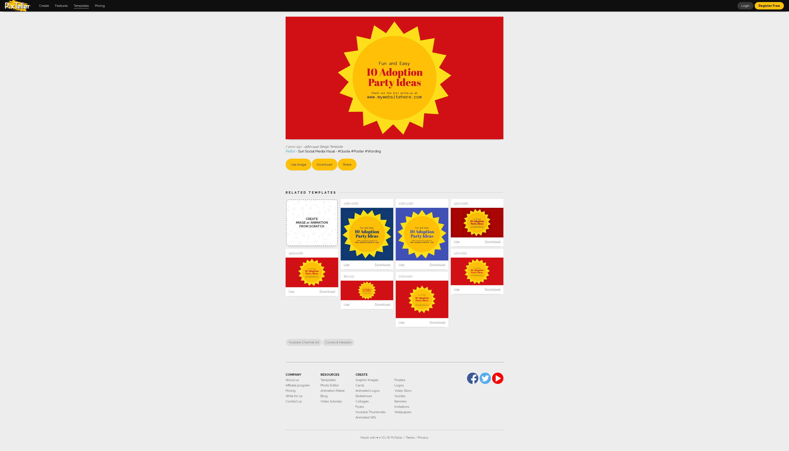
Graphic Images (366, 380)
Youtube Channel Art (304, 342)
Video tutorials (331, 401)
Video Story (403, 391)
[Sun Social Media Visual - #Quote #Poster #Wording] (367, 234)
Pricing (290, 391)
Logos (399, 385)
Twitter (485, 378)
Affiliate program (298, 385)
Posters (399, 380)
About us (292, 380)
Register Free (769, 6)
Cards (359, 385)
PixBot (291, 151)
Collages (362, 401)
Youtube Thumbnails (370, 412)
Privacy (423, 437)
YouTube (497, 378)
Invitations (401, 407)
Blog (324, 396)
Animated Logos (367, 391)
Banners (400, 401)
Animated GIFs (365, 417)
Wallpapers (402, 412)
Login (745, 6)
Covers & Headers (338, 342)
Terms (410, 437)
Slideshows (363, 396)
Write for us (294, 396)
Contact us (294, 401)
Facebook (472, 378)
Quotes (399, 396)
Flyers (359, 407)
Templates (328, 380)
